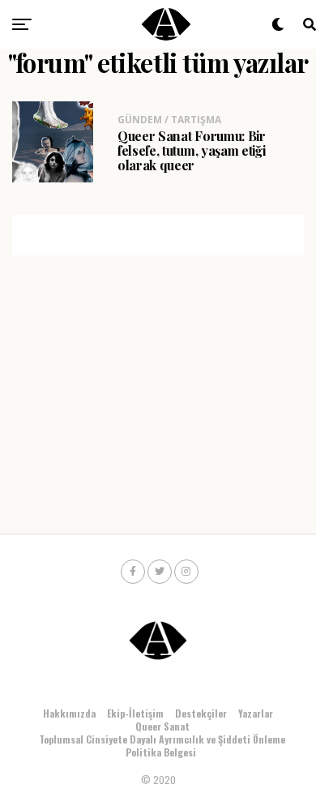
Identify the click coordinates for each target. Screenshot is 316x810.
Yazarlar (255, 713)
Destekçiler (201, 713)
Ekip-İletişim (135, 713)
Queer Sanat (162, 726)
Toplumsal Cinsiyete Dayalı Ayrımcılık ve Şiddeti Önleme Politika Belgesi (162, 745)
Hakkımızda (69, 713)
